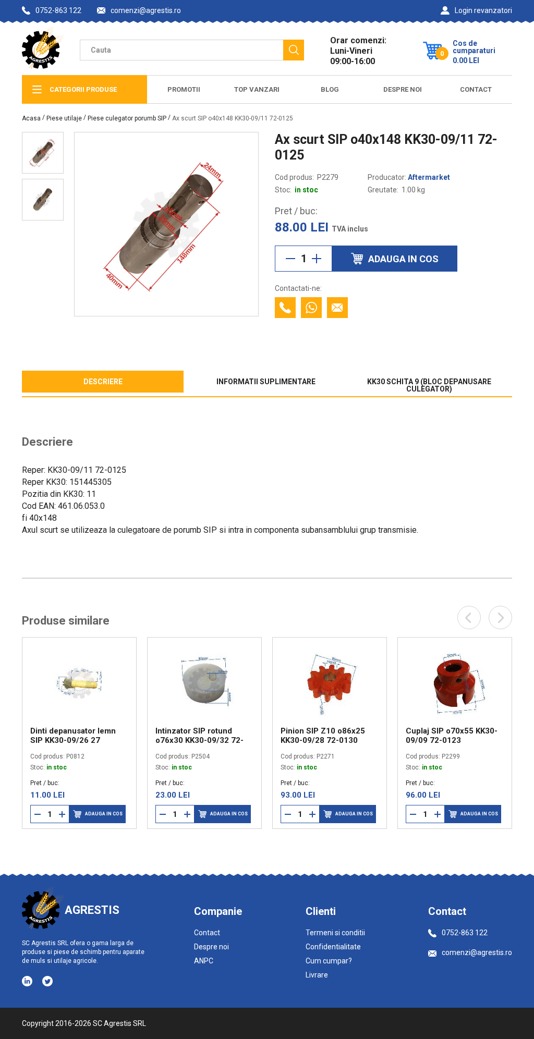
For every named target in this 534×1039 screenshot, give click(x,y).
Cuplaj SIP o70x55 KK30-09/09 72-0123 (451, 735)
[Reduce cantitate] (290, 258)
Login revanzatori (483, 10)
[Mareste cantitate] (316, 258)
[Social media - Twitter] (47, 981)
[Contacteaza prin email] (337, 307)
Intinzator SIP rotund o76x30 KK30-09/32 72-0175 (199, 735)
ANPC (203, 961)
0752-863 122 (58, 10)
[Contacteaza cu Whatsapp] (311, 307)
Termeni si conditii (335, 932)
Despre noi (211, 947)
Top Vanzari (257, 89)
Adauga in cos (104, 813)
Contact (476, 89)
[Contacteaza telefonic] (285, 307)
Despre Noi (402, 89)
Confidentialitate (333, 947)
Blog (330, 89)
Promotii (183, 89)
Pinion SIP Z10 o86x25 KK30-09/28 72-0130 (323, 735)
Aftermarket (429, 177)
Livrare (317, 975)
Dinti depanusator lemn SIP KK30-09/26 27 (73, 735)
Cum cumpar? (329, 961)
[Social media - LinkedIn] (28, 980)
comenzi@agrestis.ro (146, 11)
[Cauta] (293, 50)
